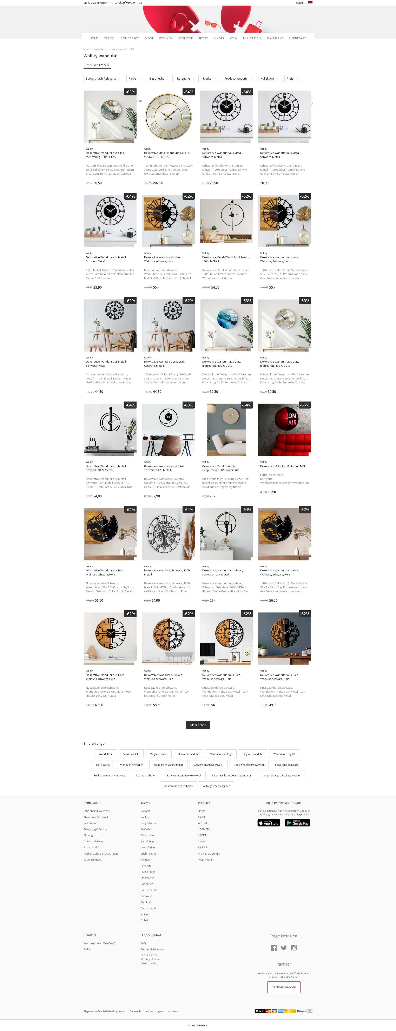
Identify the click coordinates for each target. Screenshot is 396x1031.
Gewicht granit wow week (208, 765)
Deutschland (148, 908)
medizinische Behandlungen (101, 853)
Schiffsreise (147, 835)
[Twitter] (284, 948)
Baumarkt (275, 38)
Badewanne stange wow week (183, 775)
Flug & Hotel (148, 872)
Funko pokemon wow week (110, 775)
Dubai (144, 920)
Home (94, 38)
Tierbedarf (297, 38)
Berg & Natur (148, 823)
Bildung (88, 835)
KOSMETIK (204, 829)
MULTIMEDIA (205, 859)
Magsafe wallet (158, 754)
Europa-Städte (149, 890)
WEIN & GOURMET (209, 853)
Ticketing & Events (94, 841)
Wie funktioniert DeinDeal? (99, 943)
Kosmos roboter (146, 775)
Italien (144, 914)
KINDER (202, 847)
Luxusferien (148, 847)
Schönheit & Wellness (97, 811)
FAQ (143, 943)
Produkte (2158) (97, 65)
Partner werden (284, 987)
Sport (203, 38)
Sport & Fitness (93, 859)
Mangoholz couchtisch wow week (281, 775)
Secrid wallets (131, 754)
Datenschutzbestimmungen (146, 1011)
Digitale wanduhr (253, 754)
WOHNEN (204, 823)
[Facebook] (274, 948)
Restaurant (90, 823)
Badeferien (147, 841)
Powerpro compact (286, 765)
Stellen (88, 949)
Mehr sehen (198, 725)
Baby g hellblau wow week (249, 765)
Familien (146, 866)
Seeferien (146, 829)
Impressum (173, 1011)
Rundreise (147, 884)
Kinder (219, 38)
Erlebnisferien (149, 853)
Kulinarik (146, 859)
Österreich (147, 896)
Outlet (201, 841)
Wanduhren (106, 754)
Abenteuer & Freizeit (96, 817)
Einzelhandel (91, 847)
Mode (149, 38)
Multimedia (252, 38)
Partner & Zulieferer (152, 949)
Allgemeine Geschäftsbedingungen (104, 1011)
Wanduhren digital (284, 754)
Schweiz (145, 811)
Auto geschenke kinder (216, 786)
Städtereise (147, 878)
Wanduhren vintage (221, 754)
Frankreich (147, 902)
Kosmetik (185, 38)
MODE (202, 817)
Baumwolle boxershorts (178, 786)
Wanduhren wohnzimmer (168, 765)
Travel (109, 38)
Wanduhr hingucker (131, 765)
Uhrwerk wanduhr (188, 754)
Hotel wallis (103, 765)
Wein (233, 38)
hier (297, 977)
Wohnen (165, 38)
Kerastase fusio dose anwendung (231, 775)
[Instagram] (294, 948)
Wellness (146, 817)
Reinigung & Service (95, 829)
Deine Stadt (129, 38)
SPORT (202, 835)
